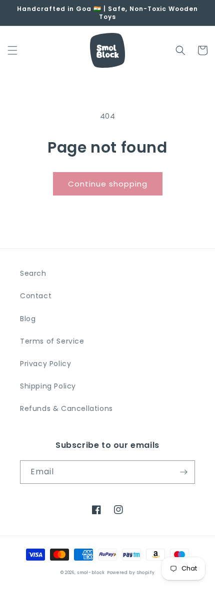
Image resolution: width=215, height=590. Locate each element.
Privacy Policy (45, 364)
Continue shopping (108, 184)
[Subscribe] (183, 472)
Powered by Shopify (131, 573)
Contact (36, 296)
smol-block (91, 573)
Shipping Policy (48, 386)
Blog (28, 319)
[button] (13, 50)
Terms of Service (52, 341)
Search (33, 273)
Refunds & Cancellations (66, 408)
